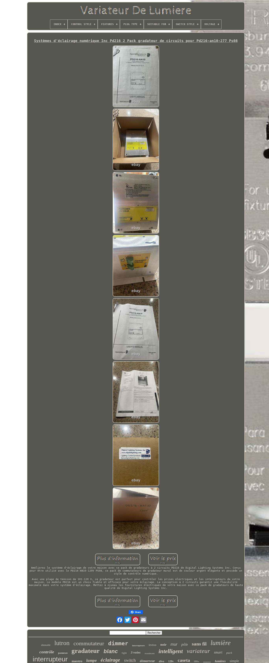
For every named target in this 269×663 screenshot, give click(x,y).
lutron (62, 642)
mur (174, 644)
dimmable (45, 645)
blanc (111, 651)
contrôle (46, 651)
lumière (221, 642)
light (124, 652)
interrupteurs (138, 645)
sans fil (199, 643)
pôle (184, 644)
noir (163, 644)
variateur (198, 650)
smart (218, 652)
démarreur (147, 661)
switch (130, 660)
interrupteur (50, 659)
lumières (220, 661)
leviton (152, 644)
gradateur (85, 650)
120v (171, 661)
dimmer (118, 643)
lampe (91, 660)
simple (234, 661)
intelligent (171, 651)
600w (196, 661)
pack (229, 652)
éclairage (110, 660)
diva (161, 661)
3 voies (136, 652)
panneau (63, 652)
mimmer (207, 662)
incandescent (150, 653)
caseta (184, 660)
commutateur (88, 643)
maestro (77, 661)
